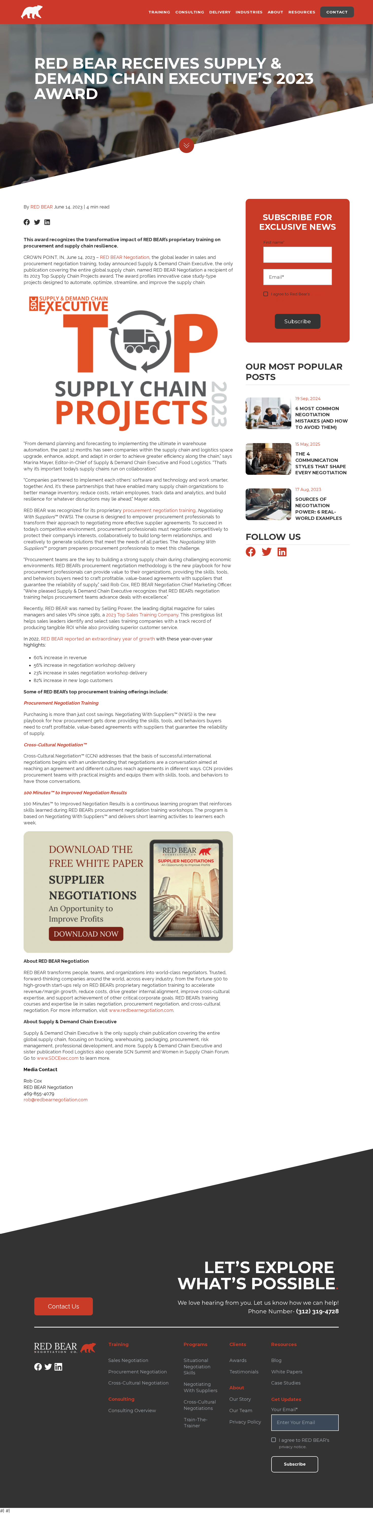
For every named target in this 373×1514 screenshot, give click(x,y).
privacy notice (292, 1446)
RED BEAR (41, 207)
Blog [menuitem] (276, 1360)
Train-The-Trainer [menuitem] (196, 1423)
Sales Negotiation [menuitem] (128, 1360)
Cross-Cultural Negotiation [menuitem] (138, 1383)
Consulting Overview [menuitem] (132, 1410)
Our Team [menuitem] (240, 1410)
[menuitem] (142, 1397)
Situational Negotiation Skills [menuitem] (197, 1367)
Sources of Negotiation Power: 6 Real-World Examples (318, 509)
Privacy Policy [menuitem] (245, 1422)
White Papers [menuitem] (286, 1372)
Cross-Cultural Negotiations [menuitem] (200, 1405)
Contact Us (63, 1306)
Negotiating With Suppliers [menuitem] (200, 1387)
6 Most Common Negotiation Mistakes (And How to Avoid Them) (321, 418)
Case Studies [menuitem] (286, 1383)
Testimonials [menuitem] (244, 1372)
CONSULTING (189, 12)
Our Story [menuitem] (240, 1399)
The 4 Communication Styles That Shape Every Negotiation (321, 463)
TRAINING (159, 12)
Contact (337, 12)
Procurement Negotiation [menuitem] (137, 1372)
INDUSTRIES (249, 12)
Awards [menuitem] (238, 1360)
